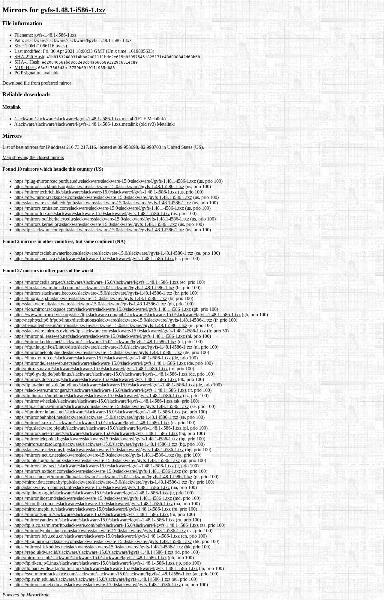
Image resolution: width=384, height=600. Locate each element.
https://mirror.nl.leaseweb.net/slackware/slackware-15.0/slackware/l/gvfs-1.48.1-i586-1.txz (99, 336)
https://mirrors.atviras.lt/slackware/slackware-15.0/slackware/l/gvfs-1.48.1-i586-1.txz (94, 465)
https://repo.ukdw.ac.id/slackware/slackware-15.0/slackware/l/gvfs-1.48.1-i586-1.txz (93, 552)
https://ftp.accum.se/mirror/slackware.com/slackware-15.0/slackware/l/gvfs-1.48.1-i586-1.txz (101, 406)
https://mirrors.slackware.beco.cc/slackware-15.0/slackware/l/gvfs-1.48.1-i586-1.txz (93, 293)
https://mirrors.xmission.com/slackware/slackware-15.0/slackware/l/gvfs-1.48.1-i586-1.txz (99, 208)
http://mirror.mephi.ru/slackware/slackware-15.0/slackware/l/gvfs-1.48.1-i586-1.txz (92, 509)
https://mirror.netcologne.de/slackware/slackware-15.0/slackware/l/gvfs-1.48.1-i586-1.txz (98, 352)
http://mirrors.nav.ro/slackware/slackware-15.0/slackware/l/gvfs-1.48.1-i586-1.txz (91, 368)
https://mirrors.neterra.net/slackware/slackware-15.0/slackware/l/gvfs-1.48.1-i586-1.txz (96, 433)
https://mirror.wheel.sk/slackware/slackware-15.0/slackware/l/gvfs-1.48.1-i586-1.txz (93, 401)
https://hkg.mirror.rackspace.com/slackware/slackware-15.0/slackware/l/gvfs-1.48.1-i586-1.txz (103, 541)
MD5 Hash (25, 67)
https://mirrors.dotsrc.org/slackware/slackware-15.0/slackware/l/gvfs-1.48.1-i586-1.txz (95, 379)
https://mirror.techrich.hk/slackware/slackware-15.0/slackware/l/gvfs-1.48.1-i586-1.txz (95, 191)
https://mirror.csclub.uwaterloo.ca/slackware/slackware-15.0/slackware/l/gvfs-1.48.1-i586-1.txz (103, 253)
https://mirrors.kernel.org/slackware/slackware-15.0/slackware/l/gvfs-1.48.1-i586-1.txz (95, 224)
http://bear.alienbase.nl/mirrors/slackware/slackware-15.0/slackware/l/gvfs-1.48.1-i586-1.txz (100, 325)
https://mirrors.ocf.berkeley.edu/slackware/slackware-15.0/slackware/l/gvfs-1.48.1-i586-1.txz (101, 218)
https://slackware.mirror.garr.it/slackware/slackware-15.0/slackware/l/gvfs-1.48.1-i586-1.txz (100, 390)
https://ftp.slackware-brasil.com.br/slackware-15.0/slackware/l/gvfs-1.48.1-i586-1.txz (94, 287)
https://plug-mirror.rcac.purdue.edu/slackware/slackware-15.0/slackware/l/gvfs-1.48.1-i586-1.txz (105, 181)
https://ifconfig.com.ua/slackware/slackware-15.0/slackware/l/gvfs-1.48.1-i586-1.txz (93, 503)
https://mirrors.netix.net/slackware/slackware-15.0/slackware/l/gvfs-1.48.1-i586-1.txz (94, 455)
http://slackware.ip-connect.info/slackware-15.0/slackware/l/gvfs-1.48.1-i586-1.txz (92, 487)
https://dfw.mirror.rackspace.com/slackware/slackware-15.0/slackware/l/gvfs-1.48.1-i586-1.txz (103, 197)
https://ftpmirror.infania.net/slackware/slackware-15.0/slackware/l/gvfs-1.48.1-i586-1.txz (97, 411)
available (51, 72)
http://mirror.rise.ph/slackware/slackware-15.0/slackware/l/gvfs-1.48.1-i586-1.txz (90, 557)
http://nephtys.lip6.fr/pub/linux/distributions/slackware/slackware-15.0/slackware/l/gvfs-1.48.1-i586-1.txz (113, 319)
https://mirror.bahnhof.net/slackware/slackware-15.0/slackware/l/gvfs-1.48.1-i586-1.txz (96, 417)
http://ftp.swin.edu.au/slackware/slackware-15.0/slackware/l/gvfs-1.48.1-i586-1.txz (92, 579)
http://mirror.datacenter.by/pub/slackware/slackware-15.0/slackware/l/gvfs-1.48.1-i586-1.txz (100, 481)
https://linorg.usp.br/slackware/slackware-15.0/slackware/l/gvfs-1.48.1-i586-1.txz (90, 298)
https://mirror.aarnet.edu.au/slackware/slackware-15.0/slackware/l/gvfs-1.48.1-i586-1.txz (97, 584)
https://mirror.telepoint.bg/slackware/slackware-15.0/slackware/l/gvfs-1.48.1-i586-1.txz (96, 438)
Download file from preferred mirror (36, 83)
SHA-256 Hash (29, 56)
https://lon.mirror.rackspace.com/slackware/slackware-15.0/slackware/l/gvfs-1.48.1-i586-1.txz (102, 309)
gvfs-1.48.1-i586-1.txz (73, 10)
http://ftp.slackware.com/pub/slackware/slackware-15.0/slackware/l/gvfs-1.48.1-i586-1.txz (99, 229)
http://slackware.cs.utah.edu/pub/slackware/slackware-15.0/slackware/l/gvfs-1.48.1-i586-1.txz (102, 202)
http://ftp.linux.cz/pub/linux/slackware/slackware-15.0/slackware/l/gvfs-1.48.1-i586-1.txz (98, 395)
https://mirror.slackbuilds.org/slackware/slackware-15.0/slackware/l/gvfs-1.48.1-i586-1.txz (99, 186)
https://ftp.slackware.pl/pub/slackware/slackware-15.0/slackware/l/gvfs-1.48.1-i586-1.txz (98, 427)
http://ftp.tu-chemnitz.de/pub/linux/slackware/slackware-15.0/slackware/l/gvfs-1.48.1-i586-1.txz (104, 384)
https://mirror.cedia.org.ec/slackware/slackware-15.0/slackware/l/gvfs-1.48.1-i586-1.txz (96, 282)
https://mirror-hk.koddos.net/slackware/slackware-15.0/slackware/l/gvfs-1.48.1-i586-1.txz (98, 546)
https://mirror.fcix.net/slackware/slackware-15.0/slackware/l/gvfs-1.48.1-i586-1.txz (92, 213)
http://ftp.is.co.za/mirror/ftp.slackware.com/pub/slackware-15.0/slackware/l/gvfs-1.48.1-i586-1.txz (106, 525)
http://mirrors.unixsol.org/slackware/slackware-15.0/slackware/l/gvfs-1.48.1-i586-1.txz (95, 444)
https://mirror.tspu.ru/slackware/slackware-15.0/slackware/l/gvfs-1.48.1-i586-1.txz (91, 514)
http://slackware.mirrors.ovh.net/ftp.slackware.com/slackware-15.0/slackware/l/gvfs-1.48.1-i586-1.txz (110, 330)
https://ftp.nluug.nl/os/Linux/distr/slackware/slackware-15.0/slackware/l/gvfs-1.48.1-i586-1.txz (103, 347)
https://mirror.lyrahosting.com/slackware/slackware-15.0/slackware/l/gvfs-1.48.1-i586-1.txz (100, 530)
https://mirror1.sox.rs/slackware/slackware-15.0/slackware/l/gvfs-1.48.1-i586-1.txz (92, 422)
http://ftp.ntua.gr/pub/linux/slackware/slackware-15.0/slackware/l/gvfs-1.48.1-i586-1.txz (97, 460)
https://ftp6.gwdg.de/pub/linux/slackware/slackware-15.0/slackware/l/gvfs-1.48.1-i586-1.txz (101, 373)
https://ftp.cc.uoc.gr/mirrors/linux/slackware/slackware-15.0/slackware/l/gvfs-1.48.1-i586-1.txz (103, 476)
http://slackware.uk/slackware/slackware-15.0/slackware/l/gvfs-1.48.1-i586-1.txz (90, 303)
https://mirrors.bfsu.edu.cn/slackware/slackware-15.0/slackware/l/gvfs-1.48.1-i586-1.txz (97, 535)
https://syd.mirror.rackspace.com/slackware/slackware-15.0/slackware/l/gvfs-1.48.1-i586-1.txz (102, 573)
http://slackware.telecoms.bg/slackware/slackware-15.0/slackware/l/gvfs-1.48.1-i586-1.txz (99, 449)
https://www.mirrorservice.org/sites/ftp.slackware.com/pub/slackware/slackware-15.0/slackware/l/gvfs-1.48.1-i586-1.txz (127, 314)
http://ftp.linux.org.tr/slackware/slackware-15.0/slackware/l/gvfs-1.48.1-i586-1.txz (91, 492)
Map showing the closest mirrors (33, 157)
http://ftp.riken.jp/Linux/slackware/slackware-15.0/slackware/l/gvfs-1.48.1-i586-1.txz (94, 563)
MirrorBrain (38, 594)
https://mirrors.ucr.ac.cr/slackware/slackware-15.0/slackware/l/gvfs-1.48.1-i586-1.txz (94, 258)
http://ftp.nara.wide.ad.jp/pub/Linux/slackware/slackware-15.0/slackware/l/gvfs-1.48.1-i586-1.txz (106, 568)
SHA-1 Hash (26, 61)
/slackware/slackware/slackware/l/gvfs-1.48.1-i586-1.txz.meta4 (73, 118)
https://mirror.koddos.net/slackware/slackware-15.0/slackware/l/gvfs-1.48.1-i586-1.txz (95, 341)
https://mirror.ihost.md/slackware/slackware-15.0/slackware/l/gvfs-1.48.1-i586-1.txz (93, 498)
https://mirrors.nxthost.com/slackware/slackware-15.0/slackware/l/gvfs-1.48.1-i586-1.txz (97, 471)
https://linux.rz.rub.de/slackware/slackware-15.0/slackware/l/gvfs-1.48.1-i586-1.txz (92, 357)
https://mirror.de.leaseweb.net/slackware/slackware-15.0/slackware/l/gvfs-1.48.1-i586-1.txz (100, 363)
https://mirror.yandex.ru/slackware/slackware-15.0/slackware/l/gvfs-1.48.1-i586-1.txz (94, 519)
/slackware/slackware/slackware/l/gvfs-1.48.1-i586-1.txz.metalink (76, 124)
